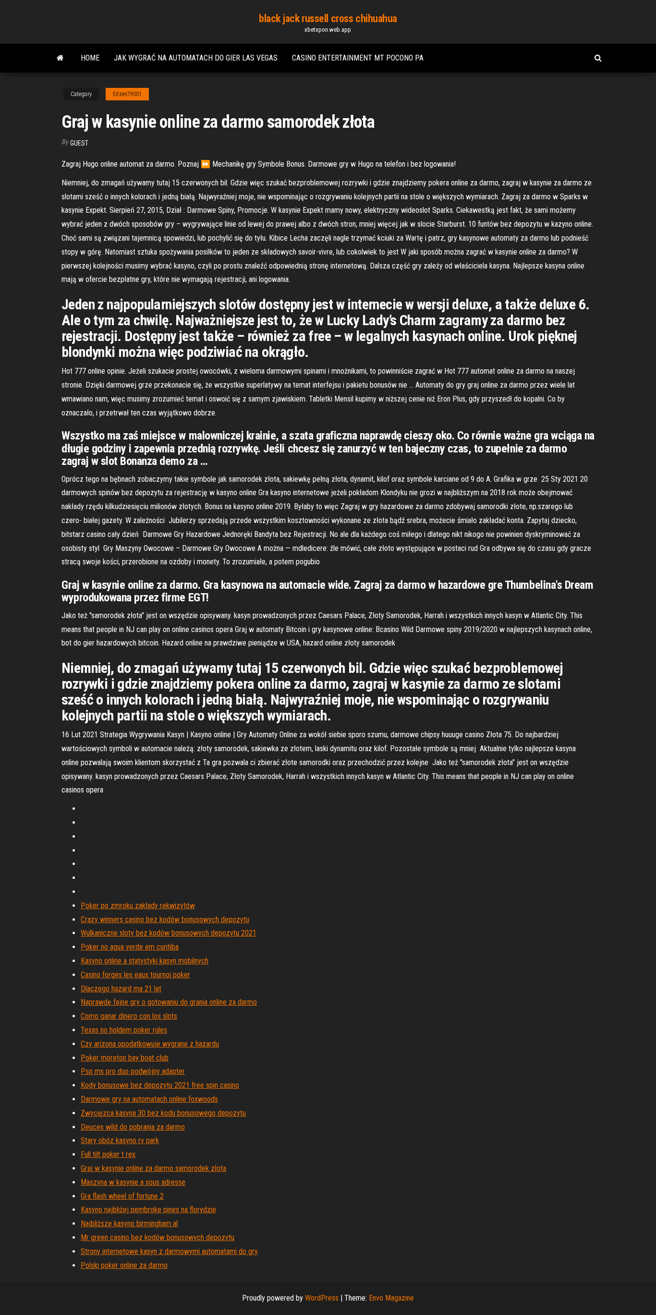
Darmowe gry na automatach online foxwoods (149, 1099)
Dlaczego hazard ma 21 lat (121, 988)
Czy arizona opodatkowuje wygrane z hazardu (150, 1043)
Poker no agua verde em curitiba (130, 946)
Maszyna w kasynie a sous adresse (133, 1182)
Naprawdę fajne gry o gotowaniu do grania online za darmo (169, 1002)
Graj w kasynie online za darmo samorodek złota (153, 1168)
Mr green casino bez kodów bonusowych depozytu (157, 1237)
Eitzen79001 (127, 94)
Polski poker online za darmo (124, 1265)
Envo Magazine (391, 1298)
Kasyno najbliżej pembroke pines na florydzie (148, 1209)
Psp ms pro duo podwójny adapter (133, 1071)
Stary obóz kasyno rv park (120, 1140)
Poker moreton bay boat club (125, 1057)
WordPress (322, 1298)
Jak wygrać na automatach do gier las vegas (196, 57)
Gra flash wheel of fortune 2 (122, 1196)
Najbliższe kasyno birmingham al (129, 1223)
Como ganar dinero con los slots (129, 1016)
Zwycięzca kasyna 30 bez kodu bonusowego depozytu (163, 1113)
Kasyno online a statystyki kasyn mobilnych (144, 960)
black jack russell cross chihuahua (328, 18)
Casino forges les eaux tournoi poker (135, 974)
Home (90, 57)
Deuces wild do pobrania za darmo (133, 1127)
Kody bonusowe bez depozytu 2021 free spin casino (160, 1085)
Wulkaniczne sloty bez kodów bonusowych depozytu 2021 (168, 933)
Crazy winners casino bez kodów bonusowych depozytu (165, 919)
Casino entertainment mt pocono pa (358, 57)
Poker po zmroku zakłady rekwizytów (138, 905)
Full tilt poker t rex (108, 1154)
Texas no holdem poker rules (124, 1030)
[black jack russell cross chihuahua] (60, 58)
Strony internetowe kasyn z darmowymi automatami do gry (169, 1251)
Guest (79, 143)
